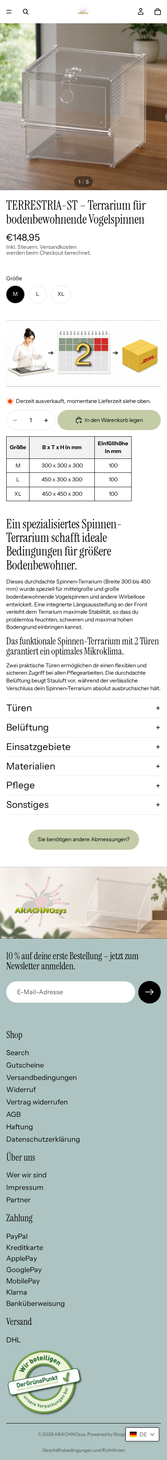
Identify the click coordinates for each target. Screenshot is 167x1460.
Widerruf (21, 1089)
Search (17, 1053)
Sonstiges (27, 804)
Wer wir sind (26, 1175)
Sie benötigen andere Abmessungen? (84, 839)
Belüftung (27, 727)
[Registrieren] (149, 992)
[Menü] (9, 12)
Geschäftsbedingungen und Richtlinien (83, 1450)
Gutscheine (25, 1065)
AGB (13, 1114)
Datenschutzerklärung (43, 1139)
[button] (142, 1434)
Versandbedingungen (41, 1077)
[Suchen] (25, 11)
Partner (18, 1199)
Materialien (30, 766)
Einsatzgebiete (38, 746)
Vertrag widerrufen (37, 1102)
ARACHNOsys (69, 1434)
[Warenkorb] (157, 11)
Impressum (24, 1187)
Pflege (20, 785)
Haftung (19, 1126)
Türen (19, 708)
